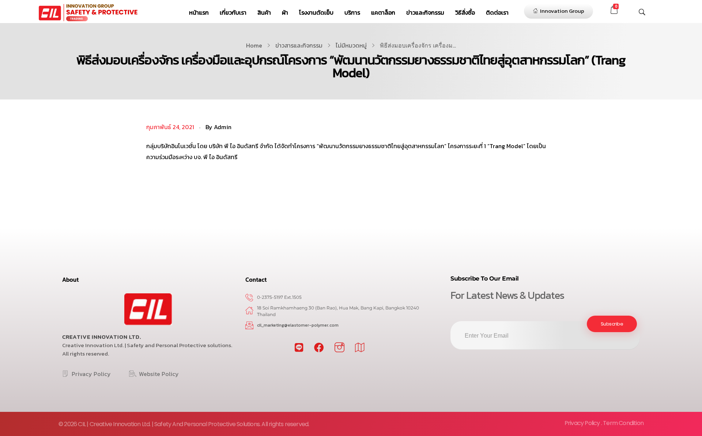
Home (254, 45)
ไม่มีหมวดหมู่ (351, 45)
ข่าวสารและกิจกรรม (298, 45)
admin (222, 127)
